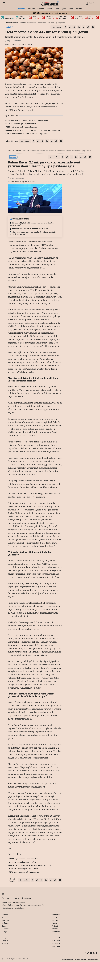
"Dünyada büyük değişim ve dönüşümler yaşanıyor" (30, 228)
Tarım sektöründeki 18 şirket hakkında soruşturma (26, 134)
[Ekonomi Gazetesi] (50, 3)
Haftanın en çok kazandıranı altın (22, 862)
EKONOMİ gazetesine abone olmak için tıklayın (50, 13)
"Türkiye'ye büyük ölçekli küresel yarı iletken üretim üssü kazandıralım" (32, 224)
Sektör (22, 23)
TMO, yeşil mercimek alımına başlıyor (21, 127)
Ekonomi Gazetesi (12, 23)
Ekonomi (26, 151)
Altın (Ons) (78, 16)
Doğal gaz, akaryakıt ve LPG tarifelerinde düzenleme (27, 120)
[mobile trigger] (4, 3)
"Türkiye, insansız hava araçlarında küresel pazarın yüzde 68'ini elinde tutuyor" (33, 233)
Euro (34, 16)
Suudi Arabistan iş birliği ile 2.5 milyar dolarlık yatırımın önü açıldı (33, 130)
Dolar (21, 16)
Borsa (6, 16)
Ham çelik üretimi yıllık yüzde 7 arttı (21, 124)
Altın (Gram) (63, 16)
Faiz (89, 16)
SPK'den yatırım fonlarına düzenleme (24, 859)
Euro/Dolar (49, 16)
